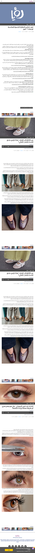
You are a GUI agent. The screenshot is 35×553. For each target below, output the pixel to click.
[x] (13, 546)
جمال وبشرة (6, 3)
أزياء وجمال (20, 31)
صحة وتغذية (25, 3)
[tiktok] (25, 546)
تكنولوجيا (3, 3)
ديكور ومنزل (11, 3)
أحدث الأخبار (29, 3)
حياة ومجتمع (15, 3)
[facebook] (9, 546)
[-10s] (30, 146)
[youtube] (22, 546)
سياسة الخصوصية (19, 551)
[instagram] (16, 546)
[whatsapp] (19, 546)
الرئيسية (34, 3)
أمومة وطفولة (21, 3)
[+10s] (32, 146)
